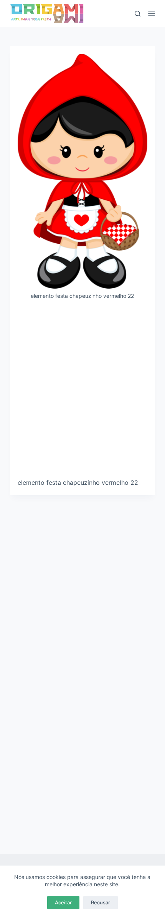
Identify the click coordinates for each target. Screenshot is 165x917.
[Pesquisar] (137, 14)
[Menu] (151, 13)
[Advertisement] (82, 391)
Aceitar (63, 902)
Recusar (100, 902)
